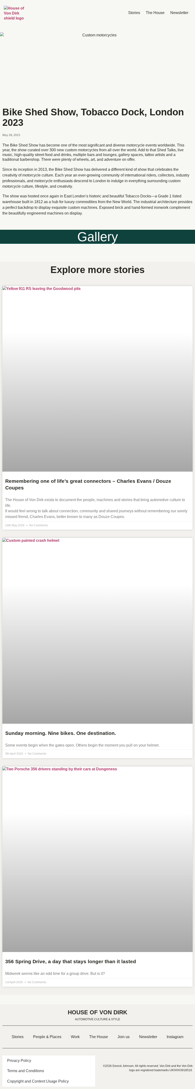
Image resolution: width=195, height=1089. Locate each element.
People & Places (47, 1037)
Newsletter (179, 13)
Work (75, 1037)
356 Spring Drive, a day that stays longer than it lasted (70, 961)
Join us (123, 1037)
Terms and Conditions (25, 1071)
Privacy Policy (19, 1061)
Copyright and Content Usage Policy (38, 1081)
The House (155, 13)
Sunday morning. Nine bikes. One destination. (60, 733)
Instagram (175, 1037)
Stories (134, 13)
